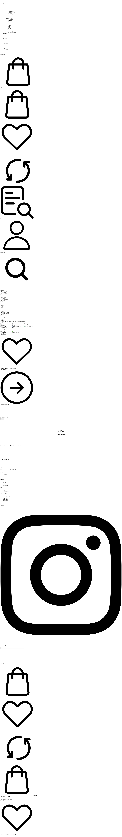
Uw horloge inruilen (12, 32)
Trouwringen (5, 43)
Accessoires (10, 17)
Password (3, 410)
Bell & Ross (10, 19)
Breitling (10, 20)
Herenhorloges (11, 11)
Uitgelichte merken (9, 18)
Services (7, 29)
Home (4, 3)
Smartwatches (11, 15)
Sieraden (5, 33)
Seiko (9, 27)
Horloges (5, 8)
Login (2, 418)
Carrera (9, 21)
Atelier (7, 49)
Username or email (5, 404)
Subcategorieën (9, 10)
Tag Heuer (10, 28)
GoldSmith (6, 321)
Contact (4, 48)
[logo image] (3, 54)
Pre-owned (10, 13)
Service (7, 50)
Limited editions (11, 14)
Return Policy (9, 799)
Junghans (10, 22)
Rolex (9, 26)
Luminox (10, 24)
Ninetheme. (23, 321)
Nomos (9, 25)
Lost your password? (5, 422)
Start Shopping (3, 369)
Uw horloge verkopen (12, 31)
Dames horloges (11, 12)
